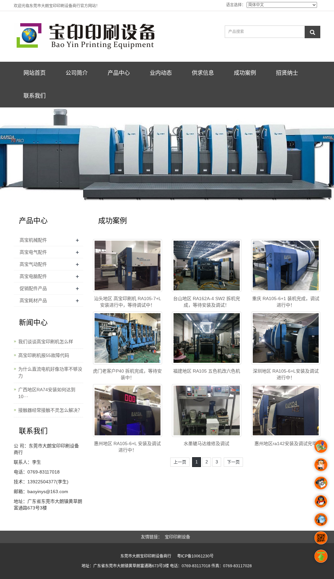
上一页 (180, 461)
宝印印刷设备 (177, 536)
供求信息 (203, 73)
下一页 (233, 461)
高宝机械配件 (33, 240)
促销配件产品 (33, 288)
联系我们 (34, 96)
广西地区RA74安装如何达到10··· (46, 393)
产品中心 (119, 73)
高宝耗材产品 (33, 300)
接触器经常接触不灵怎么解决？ (50, 410)
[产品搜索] (312, 32)
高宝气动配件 (33, 264)
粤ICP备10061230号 (195, 556)
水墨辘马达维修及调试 (206, 443)
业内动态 (161, 73)
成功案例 (245, 73)
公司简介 (77, 73)
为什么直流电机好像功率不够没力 (50, 372)
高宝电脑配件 (33, 276)
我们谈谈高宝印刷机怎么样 (45, 341)
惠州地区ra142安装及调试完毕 (285, 443)
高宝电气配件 (33, 252)
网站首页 (34, 73)
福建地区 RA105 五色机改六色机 (206, 371)
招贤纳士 (287, 73)
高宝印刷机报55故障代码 (43, 355)
